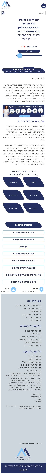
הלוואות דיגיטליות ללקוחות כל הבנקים (23, 275)
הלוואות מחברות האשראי (23, 261)
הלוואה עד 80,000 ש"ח (23, 232)
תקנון (40, 399)
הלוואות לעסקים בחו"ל (32, 362)
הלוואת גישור (35, 311)
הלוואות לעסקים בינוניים (31, 365)
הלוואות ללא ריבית (33, 317)
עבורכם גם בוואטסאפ (29, 444)
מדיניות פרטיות (36, 397)
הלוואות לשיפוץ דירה (33, 345)
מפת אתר (38, 401)
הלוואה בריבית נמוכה (33, 308)
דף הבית (40, 71)
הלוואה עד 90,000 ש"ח (23, 254)
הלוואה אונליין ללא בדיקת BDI (29, 305)
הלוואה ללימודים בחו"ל (31, 336)
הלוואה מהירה (35, 320)
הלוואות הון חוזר (34, 356)
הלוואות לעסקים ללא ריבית (30, 368)
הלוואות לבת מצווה (33, 331)
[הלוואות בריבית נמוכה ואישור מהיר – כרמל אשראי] (6, 5)
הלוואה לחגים (35, 334)
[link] (32, 290)
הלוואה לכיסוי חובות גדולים (23, 282)
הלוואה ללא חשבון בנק (32, 314)
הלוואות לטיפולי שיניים (23, 239)
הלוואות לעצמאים (34, 370)
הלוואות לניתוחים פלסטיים (24, 268)
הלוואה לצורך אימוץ (33, 342)
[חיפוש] (3, 13)
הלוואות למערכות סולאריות (30, 339)
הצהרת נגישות (36, 394)
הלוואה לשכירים (29, 71)
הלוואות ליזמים (35, 359)
